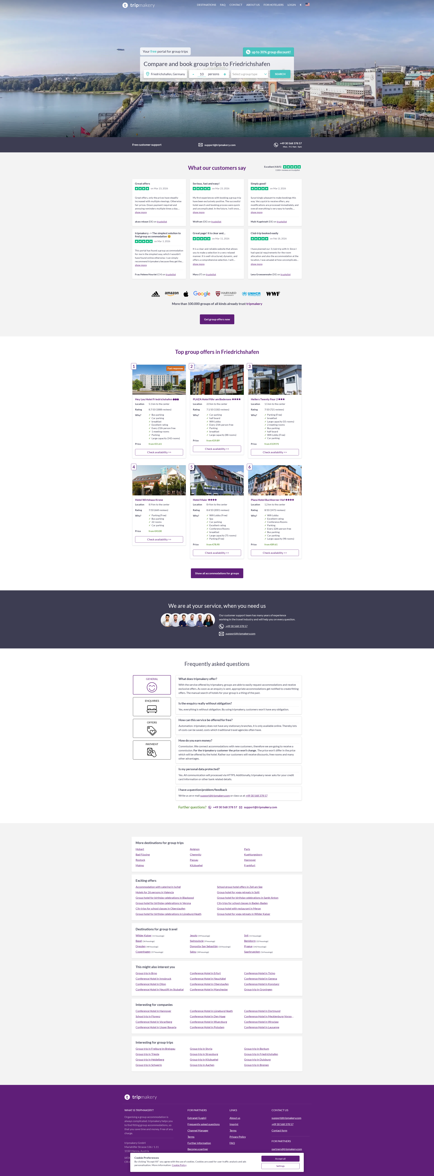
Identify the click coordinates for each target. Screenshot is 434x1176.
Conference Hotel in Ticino (259, 973)
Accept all (280, 1158)
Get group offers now (217, 319)
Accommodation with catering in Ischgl (158, 886)
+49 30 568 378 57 (291, 143)
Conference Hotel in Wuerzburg (208, 1021)
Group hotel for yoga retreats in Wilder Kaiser (243, 913)
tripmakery (254, 304)
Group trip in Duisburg (257, 1059)
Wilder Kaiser (144, 935)
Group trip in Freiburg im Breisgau (155, 1048)
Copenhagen (143, 951)
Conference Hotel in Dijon (151, 984)
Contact (236, 4)
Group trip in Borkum (256, 1048)
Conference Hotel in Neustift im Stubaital (160, 989)
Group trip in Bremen (256, 1064)
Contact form (279, 1130)
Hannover (250, 859)
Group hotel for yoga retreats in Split (238, 892)
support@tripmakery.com (219, 144)
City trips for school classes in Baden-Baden (242, 903)
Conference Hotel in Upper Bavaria (156, 1027)
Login (292, 4)
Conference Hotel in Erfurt (205, 973)
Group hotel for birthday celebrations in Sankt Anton (247, 897)
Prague (248, 946)
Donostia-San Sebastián (204, 946)
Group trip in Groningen (258, 989)
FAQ (232, 1143)
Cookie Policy (179, 1165)
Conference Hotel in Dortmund (262, 1010)
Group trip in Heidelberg (150, 1059)
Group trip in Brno (146, 973)
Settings (280, 1165)
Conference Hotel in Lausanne (261, 1027)
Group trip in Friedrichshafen (261, 1054)
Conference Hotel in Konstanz (261, 984)
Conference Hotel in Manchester (209, 989)
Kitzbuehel (196, 865)
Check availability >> (159, 452)
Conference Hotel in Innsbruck (153, 978)
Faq (222, 4)
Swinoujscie (197, 940)
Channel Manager (198, 1130)
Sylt (246, 935)
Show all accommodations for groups (217, 573)
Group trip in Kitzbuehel (204, 1059)
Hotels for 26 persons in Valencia (155, 892)
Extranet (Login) (197, 1117)
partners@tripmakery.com (287, 1149)
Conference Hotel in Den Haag (207, 1016)
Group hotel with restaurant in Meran (239, 908)
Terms (191, 1136)
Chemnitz (195, 854)
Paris (247, 849)
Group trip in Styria (201, 1048)
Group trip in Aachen (202, 1064)
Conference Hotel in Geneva (260, 978)
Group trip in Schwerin (149, 1064)
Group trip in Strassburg (204, 1054)
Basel (139, 940)
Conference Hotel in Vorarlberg (154, 1021)
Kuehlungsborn (253, 854)
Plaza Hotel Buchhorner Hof (268, 499)
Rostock (140, 859)
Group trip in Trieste (147, 1054)
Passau (194, 859)
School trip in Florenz (148, 1016)
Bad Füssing (143, 854)
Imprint (234, 1124)
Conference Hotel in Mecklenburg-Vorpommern (269, 1016)
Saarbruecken (252, 951)
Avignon (195, 849)
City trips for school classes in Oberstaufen (160, 908)
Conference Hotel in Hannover (153, 1010)
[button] (253, 5)
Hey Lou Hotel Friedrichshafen (153, 399)
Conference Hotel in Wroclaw (261, 1021)
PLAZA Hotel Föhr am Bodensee (212, 399)
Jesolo (193, 935)
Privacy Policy (238, 1136)
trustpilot (162, 221)
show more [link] (141, 212)
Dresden (141, 946)
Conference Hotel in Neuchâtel (208, 978)
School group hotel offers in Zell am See (239, 886)
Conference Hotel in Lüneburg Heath (211, 1010)
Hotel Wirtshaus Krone (149, 499)
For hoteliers (273, 4)
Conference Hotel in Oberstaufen (209, 984)
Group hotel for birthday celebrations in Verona (163, 903)
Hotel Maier (200, 499)
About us (253, 4)
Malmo (140, 865)
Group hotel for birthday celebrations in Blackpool (165, 897)
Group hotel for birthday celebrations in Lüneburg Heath (168, 913)
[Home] (138, 5)
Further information (199, 1143)
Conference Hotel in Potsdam (207, 1027)
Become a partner (198, 1149)
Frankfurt (249, 865)
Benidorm (250, 940)
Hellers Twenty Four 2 (264, 399)
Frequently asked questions (204, 1124)
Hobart (140, 849)
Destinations (206, 4)
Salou (193, 951)
